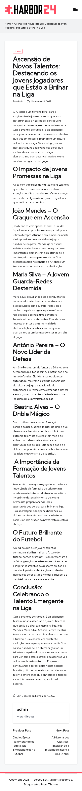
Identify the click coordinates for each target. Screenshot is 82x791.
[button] (25, 716)
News (18, 51)
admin (22, 709)
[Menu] (75, 9)
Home (8, 23)
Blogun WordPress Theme (41, 784)
